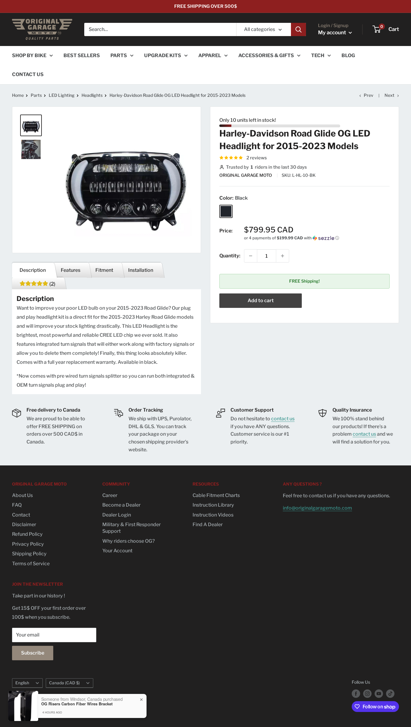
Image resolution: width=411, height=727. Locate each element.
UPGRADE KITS (162, 55)
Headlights (92, 95)
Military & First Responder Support (131, 528)
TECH (317, 55)
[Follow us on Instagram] (367, 693)
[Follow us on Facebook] (356, 693)
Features (70, 270)
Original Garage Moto (246, 175)
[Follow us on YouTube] (379, 693)
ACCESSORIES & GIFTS (266, 55)
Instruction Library (213, 505)
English (22, 682)
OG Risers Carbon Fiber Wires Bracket (77, 703)
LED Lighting (62, 95)
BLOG (348, 55)
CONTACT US (28, 74)
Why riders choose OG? (128, 541)
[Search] (298, 29)
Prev (368, 95)
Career (109, 495)
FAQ (17, 505)
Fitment (104, 270)
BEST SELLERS (81, 55)
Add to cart (261, 300)
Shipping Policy (29, 554)
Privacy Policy (28, 544)
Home (18, 95)
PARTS (118, 55)
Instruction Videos (213, 515)
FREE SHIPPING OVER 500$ (205, 6)
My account (332, 32)
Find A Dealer (208, 524)
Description (33, 270)
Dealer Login (116, 515)
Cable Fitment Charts (216, 495)
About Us (22, 495)
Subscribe (32, 653)
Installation (140, 270)
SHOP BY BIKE (29, 55)
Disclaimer (24, 524)
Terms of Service (31, 563)
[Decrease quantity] (250, 256)
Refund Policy (27, 534)
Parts (36, 95)
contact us (283, 419)
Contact (21, 515)
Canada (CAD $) (64, 682)
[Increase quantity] (282, 256)
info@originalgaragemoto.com (317, 508)
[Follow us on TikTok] (390, 693)
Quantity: (229, 256)
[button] (317, 238)
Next (389, 95)
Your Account (117, 551)
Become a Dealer (121, 505)
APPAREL (209, 55)
